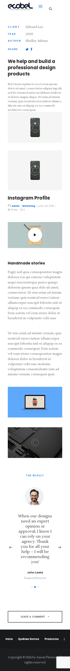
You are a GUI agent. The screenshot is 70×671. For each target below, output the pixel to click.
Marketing (28, 206)
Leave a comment (33, 616)
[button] (32, 587)
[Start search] (50, 8)
